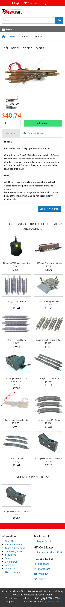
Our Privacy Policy (13, 551)
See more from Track (49, 208)
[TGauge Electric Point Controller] (48, 442)
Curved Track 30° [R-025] (16, 460)
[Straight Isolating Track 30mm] (48, 323)
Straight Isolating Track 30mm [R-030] (49, 341)
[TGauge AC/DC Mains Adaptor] (16, 247)
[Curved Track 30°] (16, 442)
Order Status (11, 561)
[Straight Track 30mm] (16, 285)
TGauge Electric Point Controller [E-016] (49, 460)
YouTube (42, 574)
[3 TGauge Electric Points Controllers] (16, 362)
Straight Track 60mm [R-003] (16, 341)
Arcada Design (54, 601)
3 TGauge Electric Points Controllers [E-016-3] (16, 381)
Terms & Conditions (15, 547)
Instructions (10, 554)
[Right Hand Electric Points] (16, 404)
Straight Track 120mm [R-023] (49, 380)
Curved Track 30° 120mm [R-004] (49, 421)
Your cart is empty (37, 3)
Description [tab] (11, 133)
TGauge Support (13, 571)
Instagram (43, 569)
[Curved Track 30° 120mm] (48, 404)
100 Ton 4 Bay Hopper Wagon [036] (48, 265)
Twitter (41, 579)
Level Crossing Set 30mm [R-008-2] (49, 303)
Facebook (43, 564)
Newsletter (10, 565)
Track (12, 36)
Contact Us (10, 568)
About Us (9, 540)
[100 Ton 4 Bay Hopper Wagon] (48, 247)
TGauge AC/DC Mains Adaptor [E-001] (16, 265)
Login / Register (45, 540)
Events (8, 558)
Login (17, 3)
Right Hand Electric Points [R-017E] (16, 421)
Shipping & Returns (14, 544)
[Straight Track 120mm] (48, 362)
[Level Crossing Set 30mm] (48, 285)
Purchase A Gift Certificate (50, 552)
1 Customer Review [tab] (34, 133)
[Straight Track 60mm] (16, 323)
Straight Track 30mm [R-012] (16, 303)
